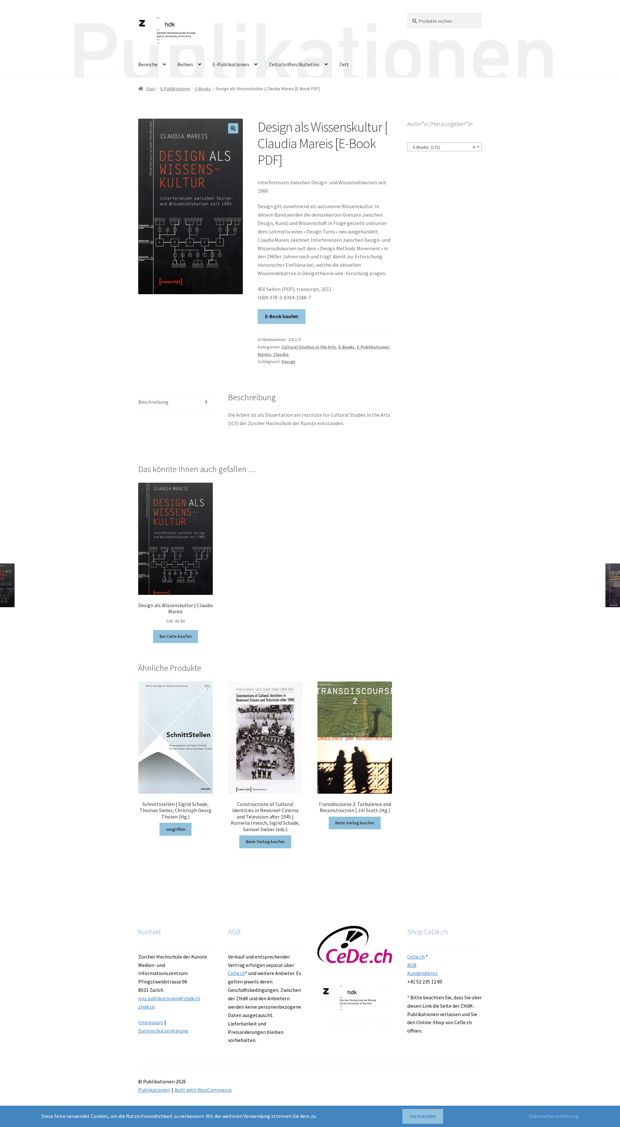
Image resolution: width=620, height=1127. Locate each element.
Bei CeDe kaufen (176, 636)
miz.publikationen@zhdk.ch (169, 998)
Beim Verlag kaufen (265, 841)
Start (151, 88)
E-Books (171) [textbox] (442, 147)
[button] (233, 128)
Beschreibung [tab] (153, 402)
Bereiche (148, 64)
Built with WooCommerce (203, 1090)
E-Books (203, 88)
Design (288, 361)
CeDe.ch (236, 973)
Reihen (185, 64)
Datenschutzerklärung (163, 1030)
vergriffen (175, 829)
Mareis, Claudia (273, 354)
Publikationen (154, 1090)
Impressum (150, 1022)
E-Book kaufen (281, 316)
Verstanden (422, 1116)
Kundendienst (422, 973)
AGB (412, 965)
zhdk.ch (146, 1007)
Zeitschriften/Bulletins (294, 64)
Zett (344, 64)
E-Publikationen (230, 64)
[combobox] (444, 146)
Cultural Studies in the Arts (308, 347)
